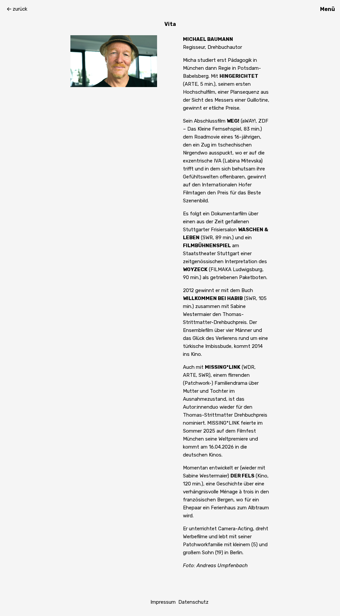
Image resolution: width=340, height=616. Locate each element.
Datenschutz (193, 602)
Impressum (163, 602)
